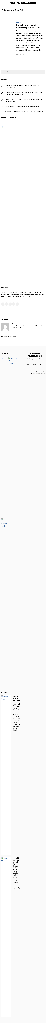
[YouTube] (13, 304)
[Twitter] (6, 304)
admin (13, 324)
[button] (42, 72)
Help (39, 364)
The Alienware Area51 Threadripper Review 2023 (29, 26)
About (27, 364)
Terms (29, 366)
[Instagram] (10, 304)
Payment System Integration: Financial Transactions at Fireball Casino (22, 86)
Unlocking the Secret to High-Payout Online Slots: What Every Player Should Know (23, 93)
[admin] (5, 327)
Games (18, 22)
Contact (36, 366)
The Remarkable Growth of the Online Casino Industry (22, 106)
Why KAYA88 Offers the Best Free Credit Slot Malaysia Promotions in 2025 (23, 100)
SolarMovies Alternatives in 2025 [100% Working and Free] (24, 111)
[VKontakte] (17, 304)
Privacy (33, 364)
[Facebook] (3, 304)
